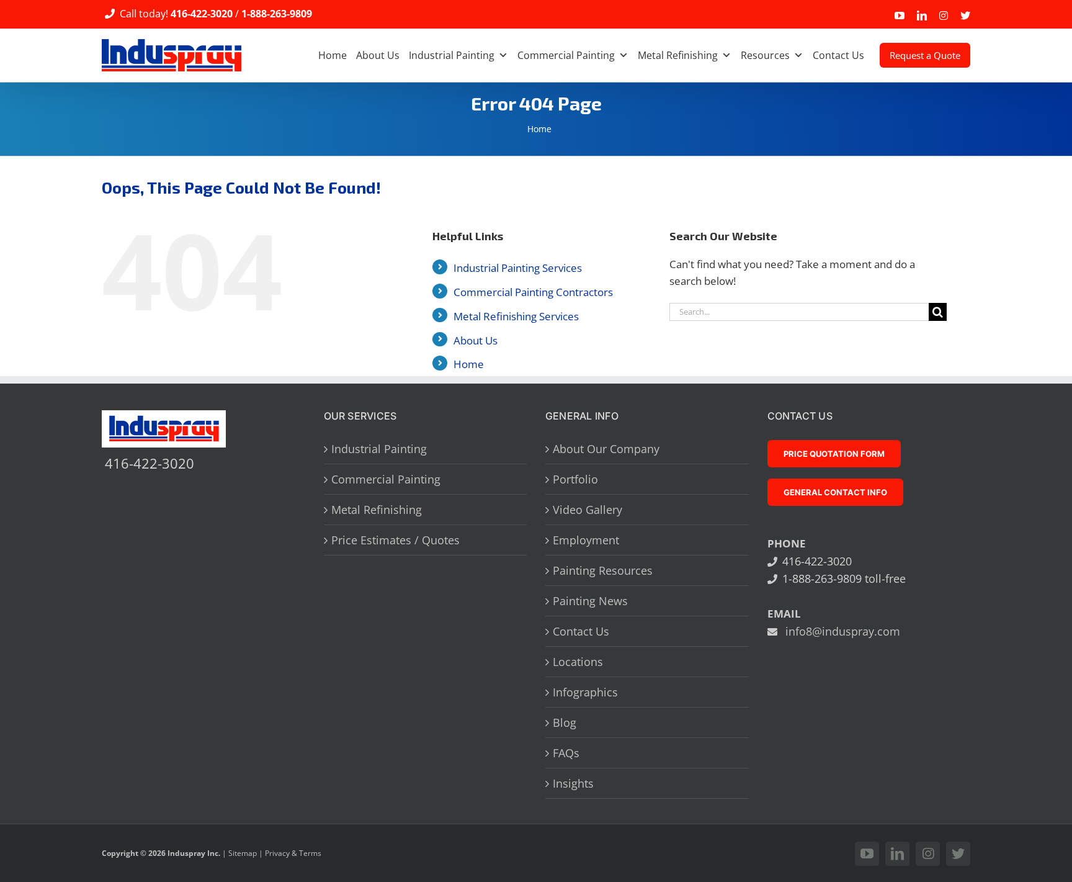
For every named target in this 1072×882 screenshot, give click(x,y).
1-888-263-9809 (276, 13)
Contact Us (838, 55)
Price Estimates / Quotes (395, 540)
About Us (378, 55)
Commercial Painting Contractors (533, 292)
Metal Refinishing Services (516, 316)
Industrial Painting (451, 55)
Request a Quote (925, 55)
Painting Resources (603, 570)
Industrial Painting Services (517, 268)
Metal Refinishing (678, 55)
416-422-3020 (202, 13)
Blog (564, 722)
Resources (765, 55)
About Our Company (606, 448)
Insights (573, 783)
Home (332, 55)
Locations (578, 661)
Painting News (590, 600)
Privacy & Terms (293, 853)
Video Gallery (587, 509)
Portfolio (575, 479)
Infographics (585, 692)
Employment (586, 540)
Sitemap (242, 853)
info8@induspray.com (842, 631)
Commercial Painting (566, 55)
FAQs (566, 752)
